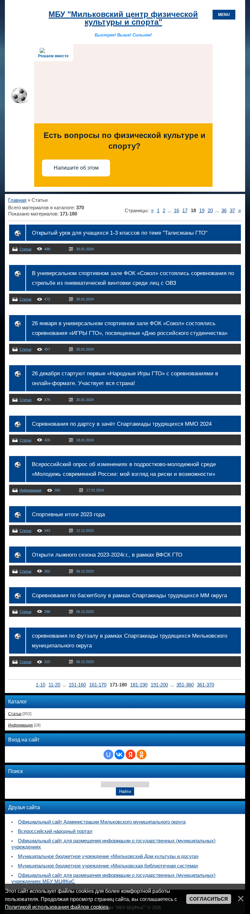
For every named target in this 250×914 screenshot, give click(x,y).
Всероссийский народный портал (55, 831)
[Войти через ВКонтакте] (119, 754)
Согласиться (208, 899)
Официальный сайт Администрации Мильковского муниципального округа (102, 821)
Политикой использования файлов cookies (56, 907)
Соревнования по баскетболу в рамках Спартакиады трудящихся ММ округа (129, 595)
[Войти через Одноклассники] (141, 754)
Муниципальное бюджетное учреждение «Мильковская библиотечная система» (108, 865)
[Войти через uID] (108, 754)
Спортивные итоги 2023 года (68, 514)
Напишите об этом (76, 168)
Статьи (25, 249)
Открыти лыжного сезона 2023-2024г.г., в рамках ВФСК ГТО (107, 554)
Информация (30, 490)
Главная (17, 200)
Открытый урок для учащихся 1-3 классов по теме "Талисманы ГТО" (119, 232)
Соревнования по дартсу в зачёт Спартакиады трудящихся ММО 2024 (122, 424)
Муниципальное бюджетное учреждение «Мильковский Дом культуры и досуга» (108, 856)
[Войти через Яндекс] (130, 754)
